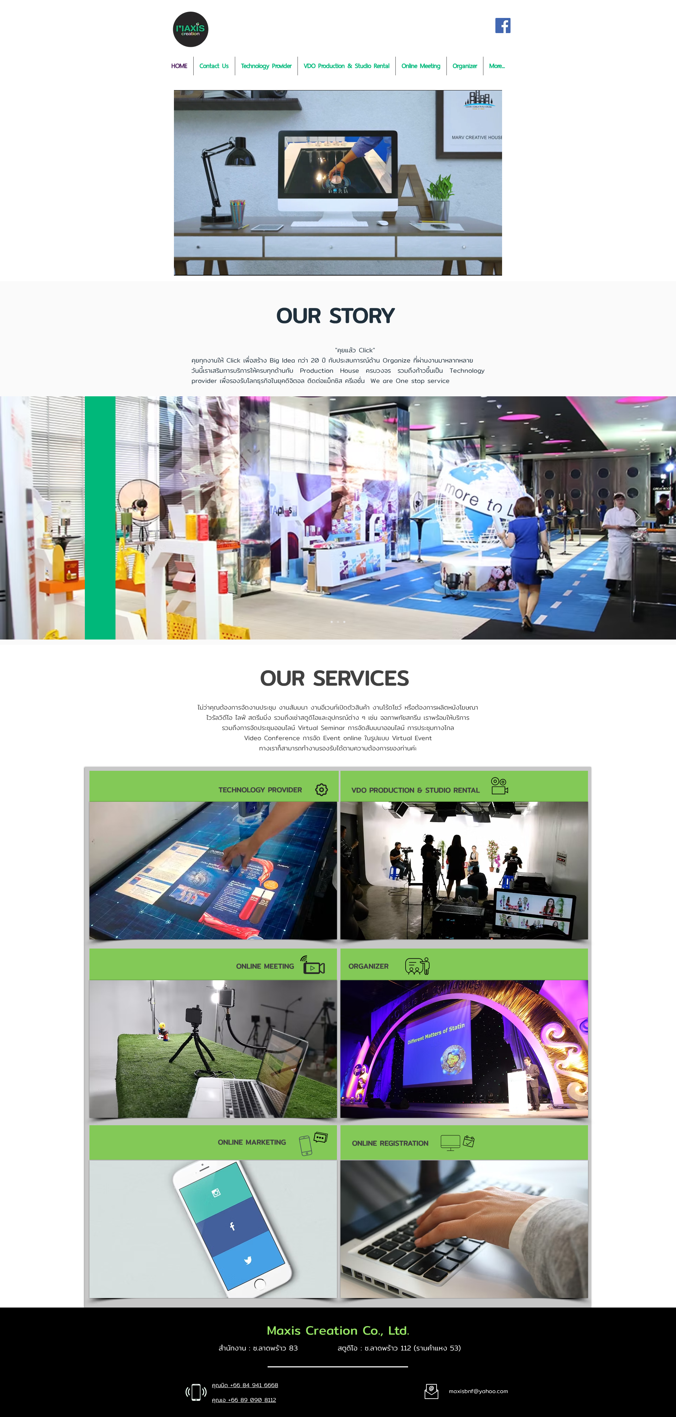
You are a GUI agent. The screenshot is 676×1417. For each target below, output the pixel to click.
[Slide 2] (338, 622)
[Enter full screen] (492, 266)
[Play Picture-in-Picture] (480, 266)
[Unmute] (195, 266)
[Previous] (38, 517)
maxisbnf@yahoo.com (478, 1391)
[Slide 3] (344, 622)
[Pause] (183, 266)
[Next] (637, 517)
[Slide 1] (332, 622)
